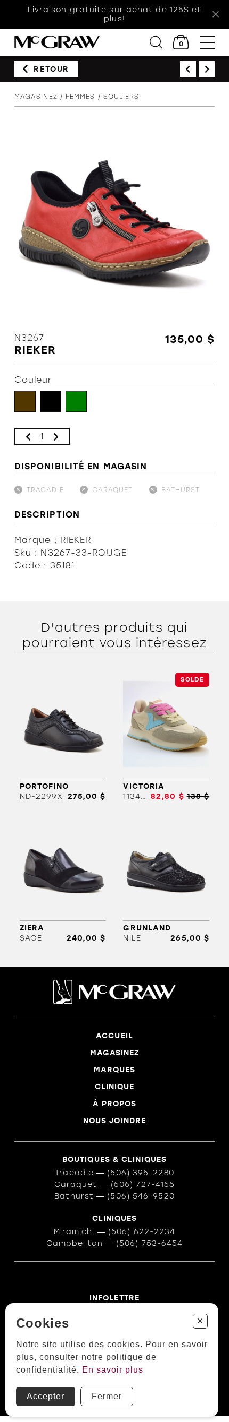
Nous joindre (114, 1120)
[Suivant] (207, 69)
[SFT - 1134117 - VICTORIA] (166, 736)
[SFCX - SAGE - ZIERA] (62, 878)
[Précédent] (188, 69)
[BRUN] (25, 401)
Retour (51, 69)
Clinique (115, 1086)
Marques (115, 1069)
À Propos (115, 1103)
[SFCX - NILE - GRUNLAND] (166, 878)
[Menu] (207, 42)
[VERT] (76, 401)
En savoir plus (112, 1369)
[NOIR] (50, 401)
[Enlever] (28, 436)
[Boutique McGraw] (57, 42)
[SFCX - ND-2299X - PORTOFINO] (62, 736)
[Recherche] (156, 42)
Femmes (80, 96)
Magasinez (36, 96)
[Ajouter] (56, 436)
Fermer (107, 1396)
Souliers (121, 96)
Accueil (114, 1035)
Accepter (45, 1396)
